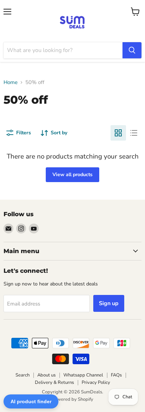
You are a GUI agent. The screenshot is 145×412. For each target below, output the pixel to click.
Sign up (109, 303)
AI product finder (31, 401)
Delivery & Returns (54, 382)
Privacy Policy (96, 382)
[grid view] (118, 133)
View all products (72, 174)
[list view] (133, 133)
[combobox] (63, 50)
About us (46, 375)
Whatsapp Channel (83, 375)
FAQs (116, 375)
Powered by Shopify (72, 399)
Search (22, 375)
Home (11, 82)
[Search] (131, 50)
